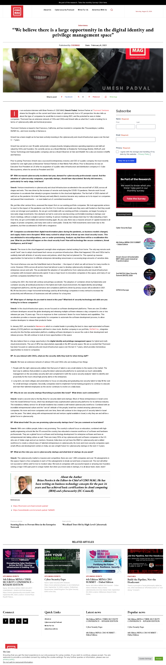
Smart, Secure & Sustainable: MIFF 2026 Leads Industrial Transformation (127, 259)
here (105, 2)
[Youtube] (25, 621)
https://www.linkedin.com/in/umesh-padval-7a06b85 (34, 510)
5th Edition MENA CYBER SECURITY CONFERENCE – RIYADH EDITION (18, 582)
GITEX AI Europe (122, 290)
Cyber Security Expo (124, 228)
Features (132, 576)
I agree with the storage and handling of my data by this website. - (137, 153)
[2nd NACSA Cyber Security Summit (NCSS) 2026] (149, 274)
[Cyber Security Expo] (149, 228)
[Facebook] (5, 621)
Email (122, 135)
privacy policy (8, 659)
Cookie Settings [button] (145, 659)
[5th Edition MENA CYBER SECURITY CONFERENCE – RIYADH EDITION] (20, 561)
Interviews (83, 25)
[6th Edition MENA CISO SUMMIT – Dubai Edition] (149, 243)
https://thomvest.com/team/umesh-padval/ (30, 506)
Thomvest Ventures (101, 110)
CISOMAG (75, 45)
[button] (111, 10)
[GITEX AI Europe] (149, 290)
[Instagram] (12, 621)
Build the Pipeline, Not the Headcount (142, 581)
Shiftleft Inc (94, 329)
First (117, 122)
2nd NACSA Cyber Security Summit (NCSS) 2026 (126, 274)
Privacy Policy (143, 154)
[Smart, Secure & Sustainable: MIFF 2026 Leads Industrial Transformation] (149, 259)
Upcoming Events (11, 576)
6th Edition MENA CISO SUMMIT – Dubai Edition (99, 581)
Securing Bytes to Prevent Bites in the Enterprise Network (33, 525)
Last (138, 122)
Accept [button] (159, 659)
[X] (18, 621)
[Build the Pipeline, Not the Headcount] (145, 561)
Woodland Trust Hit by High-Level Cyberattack (84, 524)
